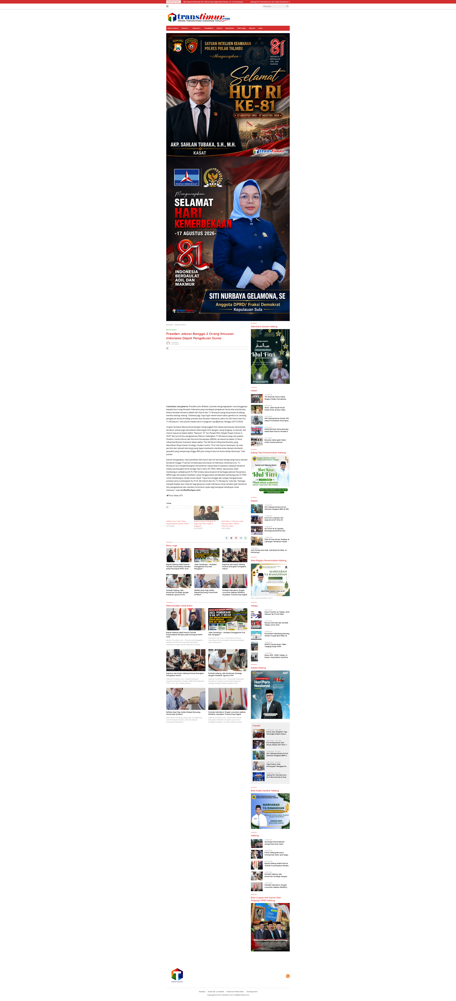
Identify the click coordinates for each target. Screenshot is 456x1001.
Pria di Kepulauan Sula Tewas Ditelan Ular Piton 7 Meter (276, 744)
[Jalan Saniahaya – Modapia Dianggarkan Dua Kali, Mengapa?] (206, 555)
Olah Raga (241, 28)
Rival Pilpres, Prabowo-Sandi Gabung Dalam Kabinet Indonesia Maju (232, 523)
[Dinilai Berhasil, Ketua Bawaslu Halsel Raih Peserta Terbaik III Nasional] (257, 430)
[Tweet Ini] (231, 538)
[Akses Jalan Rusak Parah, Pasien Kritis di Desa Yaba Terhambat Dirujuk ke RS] (257, 409)
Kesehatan (230, 28)
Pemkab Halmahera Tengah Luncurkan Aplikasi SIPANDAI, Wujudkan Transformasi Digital (234, 592)
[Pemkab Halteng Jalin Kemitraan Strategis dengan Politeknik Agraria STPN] (178, 581)
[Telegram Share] (241, 538)
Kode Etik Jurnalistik (216, 992)
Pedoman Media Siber (235, 992)
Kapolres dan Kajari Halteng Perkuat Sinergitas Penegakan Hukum (234, 566)
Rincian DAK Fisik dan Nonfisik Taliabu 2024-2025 (276, 624)
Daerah (185, 28)
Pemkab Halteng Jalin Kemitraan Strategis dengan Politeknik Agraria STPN (177, 592)
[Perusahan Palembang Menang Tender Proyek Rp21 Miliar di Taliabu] (256, 635)
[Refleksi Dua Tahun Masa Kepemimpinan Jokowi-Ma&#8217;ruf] (178, 513)
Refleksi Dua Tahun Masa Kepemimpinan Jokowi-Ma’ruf (177, 522)
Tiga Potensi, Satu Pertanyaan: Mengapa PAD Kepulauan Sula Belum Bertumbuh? (276, 765)
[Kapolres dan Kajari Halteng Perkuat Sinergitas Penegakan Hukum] (234, 555)
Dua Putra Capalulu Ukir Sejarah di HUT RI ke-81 (274, 519)
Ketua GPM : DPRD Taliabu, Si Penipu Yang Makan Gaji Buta (276, 656)
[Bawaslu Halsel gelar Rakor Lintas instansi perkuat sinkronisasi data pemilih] (257, 441)
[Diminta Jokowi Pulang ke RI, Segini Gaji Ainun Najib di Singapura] (206, 513)
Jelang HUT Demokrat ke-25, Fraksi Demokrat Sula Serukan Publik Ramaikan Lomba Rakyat (276, 776)
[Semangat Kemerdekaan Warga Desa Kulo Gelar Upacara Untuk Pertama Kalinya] (257, 843)
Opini (261, 28)
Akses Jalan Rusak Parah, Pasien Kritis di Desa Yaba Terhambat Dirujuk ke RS (275, 409)
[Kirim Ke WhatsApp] (245, 538)
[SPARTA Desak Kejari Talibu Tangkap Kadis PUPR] (254, 646)
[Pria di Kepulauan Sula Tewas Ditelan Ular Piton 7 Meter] (259, 744)
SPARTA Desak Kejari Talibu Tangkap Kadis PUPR (275, 645)
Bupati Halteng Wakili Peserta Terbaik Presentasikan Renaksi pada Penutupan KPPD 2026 (178, 566)
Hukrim (219, 28)
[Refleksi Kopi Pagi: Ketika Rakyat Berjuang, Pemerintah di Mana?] (206, 581)
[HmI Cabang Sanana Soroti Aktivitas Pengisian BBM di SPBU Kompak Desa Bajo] (257, 508)
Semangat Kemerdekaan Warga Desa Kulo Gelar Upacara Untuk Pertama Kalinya (275, 843)
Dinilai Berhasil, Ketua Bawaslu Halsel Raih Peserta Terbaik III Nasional (277, 430)
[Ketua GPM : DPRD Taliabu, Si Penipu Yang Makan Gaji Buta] (254, 656)
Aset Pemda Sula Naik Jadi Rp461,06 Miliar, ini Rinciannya (269, 551)
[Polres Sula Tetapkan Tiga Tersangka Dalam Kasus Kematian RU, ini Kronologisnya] (259, 733)
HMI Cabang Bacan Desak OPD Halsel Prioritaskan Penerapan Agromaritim (277, 419)
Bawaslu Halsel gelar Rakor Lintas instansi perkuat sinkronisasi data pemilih (275, 441)
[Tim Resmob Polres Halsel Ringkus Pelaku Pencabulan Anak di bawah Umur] (257, 398)
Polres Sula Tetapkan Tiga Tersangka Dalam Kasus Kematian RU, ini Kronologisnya (240, 2)
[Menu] (167, 6)
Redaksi (202, 992)
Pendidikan (209, 28)
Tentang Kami (252, 992)
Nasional (196, 28)
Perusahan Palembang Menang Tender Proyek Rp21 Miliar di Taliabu (277, 635)
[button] (287, 6)
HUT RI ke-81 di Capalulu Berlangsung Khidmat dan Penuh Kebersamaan (275, 530)
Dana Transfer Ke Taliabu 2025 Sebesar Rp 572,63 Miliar (277, 613)
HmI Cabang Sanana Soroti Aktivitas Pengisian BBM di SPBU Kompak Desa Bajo (277, 508)
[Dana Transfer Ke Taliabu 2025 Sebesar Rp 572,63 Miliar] (256, 613)
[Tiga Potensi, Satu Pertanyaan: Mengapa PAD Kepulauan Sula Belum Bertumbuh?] (259, 765)
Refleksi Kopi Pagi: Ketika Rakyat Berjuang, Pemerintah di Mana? (206, 592)
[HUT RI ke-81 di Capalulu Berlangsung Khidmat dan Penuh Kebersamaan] (257, 530)
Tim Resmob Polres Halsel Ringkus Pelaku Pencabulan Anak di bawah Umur (275, 398)
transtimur (174, 342)
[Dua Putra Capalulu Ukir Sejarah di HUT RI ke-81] (257, 519)
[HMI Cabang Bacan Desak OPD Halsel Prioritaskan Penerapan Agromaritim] (257, 420)
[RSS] (288, 976)
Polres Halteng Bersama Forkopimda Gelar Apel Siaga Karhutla (276, 854)
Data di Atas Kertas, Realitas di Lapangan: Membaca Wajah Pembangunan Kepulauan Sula (277, 540)
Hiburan (252, 28)
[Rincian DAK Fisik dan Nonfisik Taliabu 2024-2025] (256, 624)
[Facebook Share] (226, 538)
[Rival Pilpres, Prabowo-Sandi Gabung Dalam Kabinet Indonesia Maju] (234, 513)
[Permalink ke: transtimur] (168, 343)
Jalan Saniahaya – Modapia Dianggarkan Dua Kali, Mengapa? (205, 566)
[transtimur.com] (228, 17)
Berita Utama (173, 28)
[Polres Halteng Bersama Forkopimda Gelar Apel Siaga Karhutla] (257, 854)
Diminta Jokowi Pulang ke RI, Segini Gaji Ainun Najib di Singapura (205, 523)
